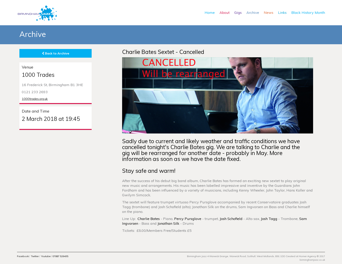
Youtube (46, 256)
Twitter (35, 256)
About (224, 12)
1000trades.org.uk (35, 99)
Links (282, 12)
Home (210, 12)
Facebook (23, 256)
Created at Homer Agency (301, 256)
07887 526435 (60, 256)
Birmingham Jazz (37, 13)
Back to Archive (56, 53)
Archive (252, 12)
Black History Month (308, 12)
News (268, 12)
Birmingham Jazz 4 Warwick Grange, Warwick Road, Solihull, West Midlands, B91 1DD (236, 256)
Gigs (238, 12)
